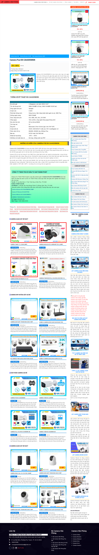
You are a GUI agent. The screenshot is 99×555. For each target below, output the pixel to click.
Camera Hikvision (77, 539)
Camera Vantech (77, 545)
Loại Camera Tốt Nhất (77, 156)
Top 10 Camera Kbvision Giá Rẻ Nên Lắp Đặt (79, 497)
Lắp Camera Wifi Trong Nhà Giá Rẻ (79, 415)
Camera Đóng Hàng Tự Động (79, 234)
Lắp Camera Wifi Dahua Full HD (79, 185)
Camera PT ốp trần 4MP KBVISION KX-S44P (78, 57)
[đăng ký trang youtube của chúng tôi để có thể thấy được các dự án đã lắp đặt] (16, 548)
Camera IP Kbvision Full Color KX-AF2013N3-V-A (52, 278)
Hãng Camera (68, 2)
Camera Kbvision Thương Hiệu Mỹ (46, 207)
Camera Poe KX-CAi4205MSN (22, 60)
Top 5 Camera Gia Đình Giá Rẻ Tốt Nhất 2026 (80, 353)
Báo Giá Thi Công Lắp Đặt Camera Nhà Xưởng (80, 318)
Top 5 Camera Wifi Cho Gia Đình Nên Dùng (79, 152)
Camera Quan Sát (15, 56)
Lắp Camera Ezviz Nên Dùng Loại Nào (79, 271)
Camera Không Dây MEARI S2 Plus (19, 278)
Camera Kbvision (77, 536)
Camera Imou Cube (76, 190)
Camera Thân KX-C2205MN (46, 397)
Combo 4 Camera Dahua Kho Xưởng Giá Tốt (50, 358)
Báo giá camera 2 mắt (77, 143)
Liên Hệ (82, 2)
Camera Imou (76, 541)
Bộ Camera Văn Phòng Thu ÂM (58, 539)
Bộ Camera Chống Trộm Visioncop (80, 204)
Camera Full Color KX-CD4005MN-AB (20, 431)
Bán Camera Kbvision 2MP (38, 56)
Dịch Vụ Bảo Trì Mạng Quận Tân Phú (50, 209)
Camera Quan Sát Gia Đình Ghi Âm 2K (28, 211)
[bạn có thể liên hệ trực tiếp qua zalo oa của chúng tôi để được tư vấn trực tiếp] (10, 548)
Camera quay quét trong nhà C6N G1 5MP (22, 321)
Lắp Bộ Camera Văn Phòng (55, 2)
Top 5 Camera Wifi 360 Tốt (78, 168)
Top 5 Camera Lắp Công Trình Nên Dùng (79, 139)
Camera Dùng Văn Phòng (40, 2)
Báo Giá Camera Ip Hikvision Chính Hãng (26, 207)
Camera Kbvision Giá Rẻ (25, 56)
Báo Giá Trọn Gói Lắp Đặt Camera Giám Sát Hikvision (27, 209)
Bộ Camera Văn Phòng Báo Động (58, 549)
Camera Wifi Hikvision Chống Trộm (80, 179)
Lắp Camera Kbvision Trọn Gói (79, 196)
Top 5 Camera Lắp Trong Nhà (79, 149)
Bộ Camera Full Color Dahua (78, 199)
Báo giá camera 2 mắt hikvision (79, 162)
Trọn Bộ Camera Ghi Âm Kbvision (79, 201)
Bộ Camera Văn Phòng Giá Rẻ (60, 542)
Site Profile (21, 548)
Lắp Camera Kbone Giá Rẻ (79, 455)
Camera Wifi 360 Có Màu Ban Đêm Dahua (80, 176)
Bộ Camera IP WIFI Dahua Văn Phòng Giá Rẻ (22, 358)
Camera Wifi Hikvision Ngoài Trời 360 (79, 172)
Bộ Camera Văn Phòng (58, 536)
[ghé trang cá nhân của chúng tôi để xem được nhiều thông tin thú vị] (13, 548)
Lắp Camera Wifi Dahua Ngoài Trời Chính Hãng (80, 182)
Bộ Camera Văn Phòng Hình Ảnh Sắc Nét (58, 545)
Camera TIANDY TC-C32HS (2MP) (19, 244)
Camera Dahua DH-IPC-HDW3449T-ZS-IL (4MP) (51, 244)
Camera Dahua (76, 534)
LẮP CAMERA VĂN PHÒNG (9, 2)
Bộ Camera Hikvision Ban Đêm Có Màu (80, 207)
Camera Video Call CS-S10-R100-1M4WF (21, 473)
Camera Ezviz (76, 543)
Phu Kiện (76, 2)
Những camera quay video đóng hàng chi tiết (79, 146)
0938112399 (92, 2)
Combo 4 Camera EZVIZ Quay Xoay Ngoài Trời (51, 322)
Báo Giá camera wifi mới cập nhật (79, 188)
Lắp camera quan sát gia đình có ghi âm (48, 211)
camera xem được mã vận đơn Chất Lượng (79, 159)
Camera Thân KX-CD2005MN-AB (47, 431)
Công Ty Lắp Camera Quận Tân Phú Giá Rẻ (80, 371)
